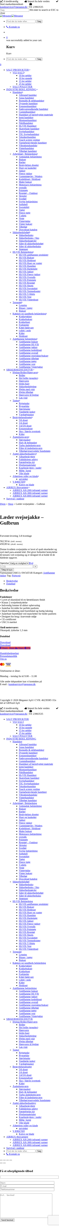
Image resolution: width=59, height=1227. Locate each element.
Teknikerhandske (27, 786)
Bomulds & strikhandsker (31, 750)
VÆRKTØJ (19, 1131)
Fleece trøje (24, 862)
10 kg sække (25, 724)
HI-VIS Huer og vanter (30, 912)
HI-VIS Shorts (26, 935)
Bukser (22, 809)
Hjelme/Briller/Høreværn (25, 1022)
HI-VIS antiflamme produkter (33, 904)
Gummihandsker (27, 761)
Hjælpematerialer (27, 1114)
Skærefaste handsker (29, 778)
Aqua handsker (26, 747)
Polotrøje (23, 839)
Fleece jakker (25, 823)
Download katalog (28, 879)
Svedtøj (22, 848)
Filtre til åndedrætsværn (30, 1097)
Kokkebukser (25, 968)
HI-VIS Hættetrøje (28, 918)
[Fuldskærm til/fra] (4, 1160)
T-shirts (22, 865)
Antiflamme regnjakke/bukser (33, 1005)
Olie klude (24, 1122)
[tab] (32, 581)
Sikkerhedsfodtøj (21, 881)
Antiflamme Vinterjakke (31, 1016)
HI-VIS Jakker (26, 921)
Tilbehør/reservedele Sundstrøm (34, 1100)
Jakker (22, 820)
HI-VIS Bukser (26, 907)
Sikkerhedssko (26, 884)
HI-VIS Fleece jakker (29, 923)
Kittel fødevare (26, 977)
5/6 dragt (23, 1069)
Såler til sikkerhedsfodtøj (31, 893)
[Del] (7, 1160)
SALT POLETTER (22, 736)
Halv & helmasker (28, 1092)
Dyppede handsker (28, 752)
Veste (21, 867)
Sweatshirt (24, 856)
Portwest (16, 575)
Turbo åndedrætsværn (30, 1094)
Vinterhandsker (26, 797)
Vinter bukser (25, 873)
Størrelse (4, 563)
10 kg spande (25, 727)
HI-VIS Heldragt (27, 909)
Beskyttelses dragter (29, 814)
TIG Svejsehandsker (29, 783)
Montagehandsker (28, 769)
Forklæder (24, 974)
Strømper (23, 898)
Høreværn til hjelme (29, 1044)
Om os (3, 659)
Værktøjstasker (26, 1064)
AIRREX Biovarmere (17, 1136)
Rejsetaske (24, 1052)
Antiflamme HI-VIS (29, 993)
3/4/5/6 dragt (25, 1075)
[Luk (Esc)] (10, 1160)
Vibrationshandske (28, 795)
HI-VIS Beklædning (23, 901)
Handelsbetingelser (9, 653)
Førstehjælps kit (27, 1111)
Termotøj (17, 951)
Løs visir (23, 1047)
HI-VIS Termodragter (29, 940)
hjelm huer (24, 1033)
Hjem (3, 504)
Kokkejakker (25, 965)
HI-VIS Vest (25, 946)
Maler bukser (25, 831)
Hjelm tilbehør (26, 1041)
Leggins (23, 954)
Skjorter (23, 845)
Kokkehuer (24, 971)
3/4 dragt (23, 1072)
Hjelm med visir (27, 1038)
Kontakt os (14, 1154)
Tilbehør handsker (28, 800)
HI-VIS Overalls (27, 926)
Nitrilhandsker (26, 772)
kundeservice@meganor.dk (13, 7)
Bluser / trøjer (25, 957)
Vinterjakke (24, 870)
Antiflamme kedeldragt (30, 999)
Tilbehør (23, 876)
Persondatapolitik (8, 656)
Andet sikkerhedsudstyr (24, 1103)
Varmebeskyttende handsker (33, 792)
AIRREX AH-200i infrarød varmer (30, 1139)
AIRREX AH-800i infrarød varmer (30, 1145)
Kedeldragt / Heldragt (29, 828)
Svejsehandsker (26, 780)
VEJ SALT (18, 722)
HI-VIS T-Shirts (27, 943)
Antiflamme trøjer (28, 1010)
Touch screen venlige (29, 789)
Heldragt (23, 985)
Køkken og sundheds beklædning (29, 963)
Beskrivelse (12, 581)
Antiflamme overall (28, 1002)
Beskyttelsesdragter (22, 1066)
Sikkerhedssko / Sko (29, 887)
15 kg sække (25, 730)
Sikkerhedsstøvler (28, 890)
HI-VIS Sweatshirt (28, 937)
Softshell (23, 853)
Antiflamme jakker (28, 996)
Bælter (22, 811)
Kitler (22, 982)
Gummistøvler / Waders (30, 825)
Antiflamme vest (27, 1013)
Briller (22, 1024)
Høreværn (24, 1030)
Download (5, 642)
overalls (23, 837)
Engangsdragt (26, 1078)
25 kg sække (25, 733)
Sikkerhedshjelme (28, 1036)
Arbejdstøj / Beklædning (25, 803)
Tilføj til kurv (7, 570)
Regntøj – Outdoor (28, 842)
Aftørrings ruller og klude (25, 1125)
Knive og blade (26, 1134)
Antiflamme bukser (28, 991)
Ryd (31, 563)
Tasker (16, 1050)
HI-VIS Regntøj (27, 932)
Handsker (17, 741)
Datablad (10, 583)
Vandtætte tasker (27, 1061)
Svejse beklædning (28, 851)
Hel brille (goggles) (28, 1027)
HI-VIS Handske (27, 915)
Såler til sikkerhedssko (30, 895)
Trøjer (22, 859)
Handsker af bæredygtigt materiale (36, 764)
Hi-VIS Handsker (28, 775)
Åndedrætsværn (20, 1086)
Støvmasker (25, 1089)
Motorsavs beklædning (30, 834)
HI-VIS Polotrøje (27, 929)
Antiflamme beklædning (25, 988)
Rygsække (24, 1055)
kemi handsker (26, 766)
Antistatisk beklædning (30, 806)
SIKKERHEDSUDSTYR (19, 1019)
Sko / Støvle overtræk (29, 1080)
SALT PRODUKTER (17, 719)
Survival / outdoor (15, 1148)
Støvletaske (24, 1058)
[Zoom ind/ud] (1, 1160)
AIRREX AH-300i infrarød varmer (30, 1142)
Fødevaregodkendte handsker (33, 758)
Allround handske (28, 744)
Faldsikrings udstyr (28, 1108)
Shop (10, 504)
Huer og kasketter (28, 817)
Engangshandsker (28, 755)
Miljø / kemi (25, 1120)
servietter (23, 1128)
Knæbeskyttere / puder (30, 1117)
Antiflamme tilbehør (29, 1008)
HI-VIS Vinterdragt (28, 949)
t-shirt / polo (25, 979)
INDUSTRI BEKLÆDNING (21, 738)
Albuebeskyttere (27, 1106)
